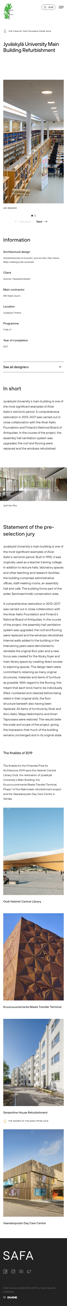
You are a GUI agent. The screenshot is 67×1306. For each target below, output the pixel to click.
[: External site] (10, 1298)
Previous (25, 221)
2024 (50, 7)
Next (39, 221)
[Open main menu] (61, 7)
